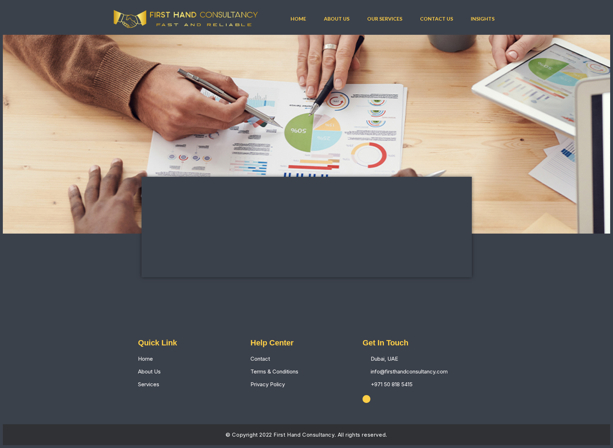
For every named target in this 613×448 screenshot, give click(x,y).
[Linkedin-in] (366, 399)
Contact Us (436, 19)
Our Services (384, 19)
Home (298, 19)
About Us (336, 19)
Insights (483, 19)
